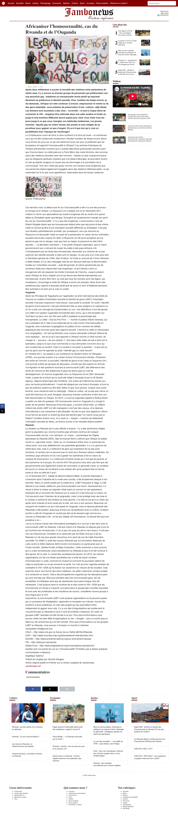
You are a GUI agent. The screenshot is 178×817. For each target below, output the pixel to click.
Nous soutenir (102, 3)
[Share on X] (50, 689)
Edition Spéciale (128, 806)
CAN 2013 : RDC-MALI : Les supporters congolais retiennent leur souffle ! (150, 757)
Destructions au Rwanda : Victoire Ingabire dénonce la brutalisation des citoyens (67, 758)
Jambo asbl (18, 791)
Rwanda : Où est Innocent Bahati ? (25, 736)
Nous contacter (73, 801)
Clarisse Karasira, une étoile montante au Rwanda (27, 754)
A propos (90, 3)
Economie (57, 3)
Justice (35, 3)
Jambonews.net (33, 665)
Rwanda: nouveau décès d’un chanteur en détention (27, 728)
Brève (27, 3)
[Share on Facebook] (33, 689)
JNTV (70, 797)
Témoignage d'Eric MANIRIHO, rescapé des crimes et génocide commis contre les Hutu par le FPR (139, 116)
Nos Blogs (126, 808)
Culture (75, 3)
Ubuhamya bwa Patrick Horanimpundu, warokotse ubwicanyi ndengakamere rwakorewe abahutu (140, 139)
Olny (15, 799)
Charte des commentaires (77, 793)
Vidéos (71, 799)
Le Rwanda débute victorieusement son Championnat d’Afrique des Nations (149, 740)
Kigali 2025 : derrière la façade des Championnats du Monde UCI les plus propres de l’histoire (149, 729)
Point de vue (73, 795)
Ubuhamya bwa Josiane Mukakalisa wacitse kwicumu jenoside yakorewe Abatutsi (140, 128)
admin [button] (30, 87)
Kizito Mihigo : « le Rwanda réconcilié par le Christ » (67, 737)
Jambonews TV (19, 795)
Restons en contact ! (119, 3)
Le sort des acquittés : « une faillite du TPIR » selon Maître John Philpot (108, 742)
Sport (82, 3)
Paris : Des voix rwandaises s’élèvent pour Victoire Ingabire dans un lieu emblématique (108, 753)
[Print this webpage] (67, 689)
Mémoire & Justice (20, 797)
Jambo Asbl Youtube (21, 793)
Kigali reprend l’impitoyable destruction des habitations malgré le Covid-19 (68, 728)
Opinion (66, 3)
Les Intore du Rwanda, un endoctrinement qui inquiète (23, 745)
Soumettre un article (75, 804)
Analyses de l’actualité (130, 797)
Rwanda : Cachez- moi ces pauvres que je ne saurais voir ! (69, 747)
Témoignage (45, 3)
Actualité (19, 3)
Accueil (11, 3)
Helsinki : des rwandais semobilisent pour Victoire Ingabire (106, 764)
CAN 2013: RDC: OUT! (143, 748)
